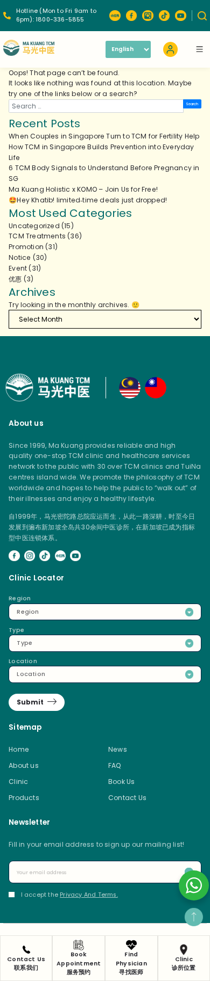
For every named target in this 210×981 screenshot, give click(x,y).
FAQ (115, 765)
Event (18, 268)
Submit (30, 702)
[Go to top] (194, 917)
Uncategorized (34, 225)
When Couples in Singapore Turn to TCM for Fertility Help (104, 136)
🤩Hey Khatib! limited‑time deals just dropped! (88, 200)
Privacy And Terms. (89, 895)
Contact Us (127, 797)
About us (24, 765)
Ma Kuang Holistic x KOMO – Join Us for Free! (83, 189)
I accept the (69, 895)
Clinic (18, 781)
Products (24, 797)
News (117, 749)
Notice (20, 257)
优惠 (15, 279)
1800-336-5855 (60, 20)
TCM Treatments (37, 236)
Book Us (121, 781)
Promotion (26, 246)
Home (19, 749)
